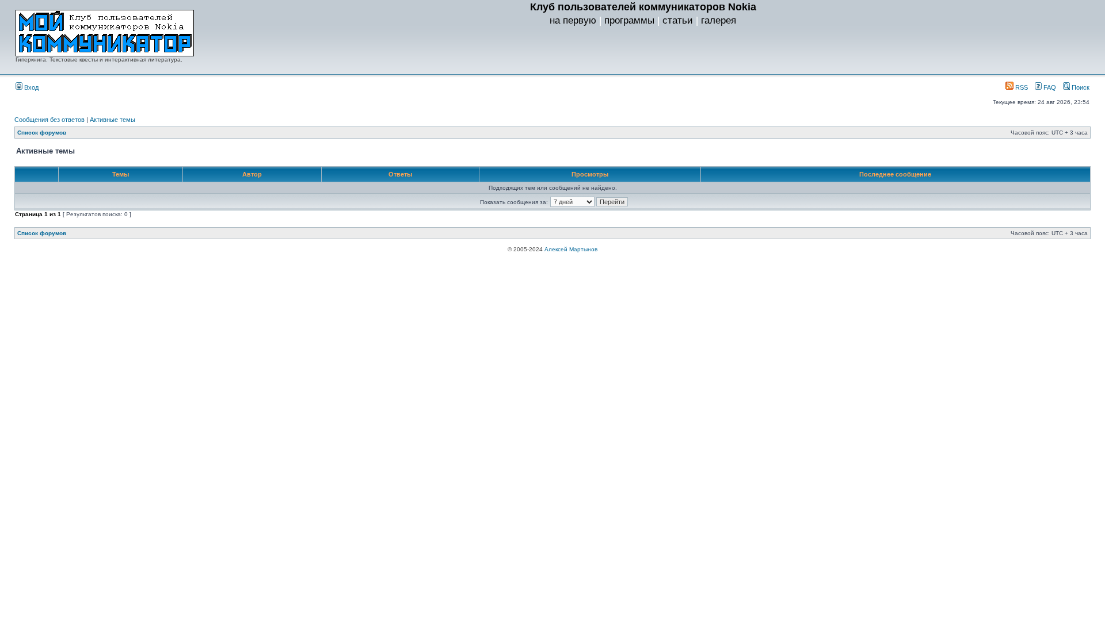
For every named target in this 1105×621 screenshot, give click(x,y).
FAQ (1049, 87)
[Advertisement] (643, 52)
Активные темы (112, 119)
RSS (1020, 87)
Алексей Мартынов (570, 249)
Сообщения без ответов (49, 119)
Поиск (1079, 87)
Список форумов (41, 132)
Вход (30, 87)
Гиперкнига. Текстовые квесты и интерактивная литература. (99, 59)
